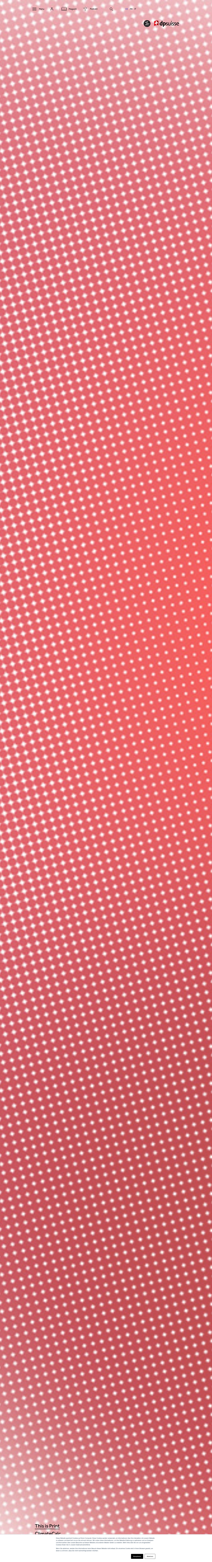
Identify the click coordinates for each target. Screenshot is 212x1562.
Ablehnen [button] (150, 1556)
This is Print (47, 1526)
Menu (41, 9)
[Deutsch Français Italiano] (130, 9)
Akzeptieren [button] (137, 1556)
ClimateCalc (48, 1533)
